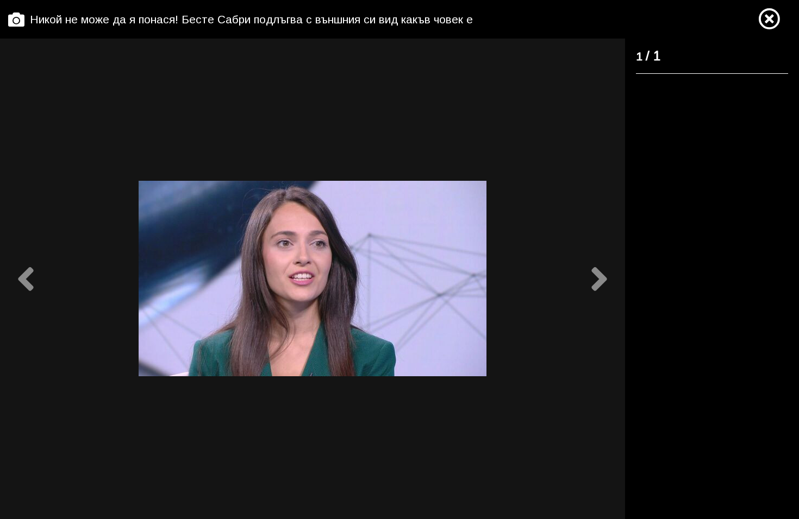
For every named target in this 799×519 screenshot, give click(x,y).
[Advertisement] (705, 247)
